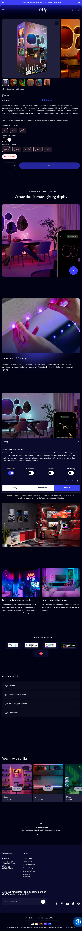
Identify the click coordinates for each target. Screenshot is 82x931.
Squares (7, 797)
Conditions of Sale (29, 864)
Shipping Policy (28, 868)
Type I (48, 149)
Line (36, 797)
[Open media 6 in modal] (56, 23)
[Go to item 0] (5, 82)
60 (5, 130)
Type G (27, 149)
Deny (15, 488)
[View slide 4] (45, 834)
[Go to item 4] (38, 82)
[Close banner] (79, 441)
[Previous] (3, 2)
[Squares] (17, 779)
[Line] (48, 779)
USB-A (6, 149)
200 (13, 130)
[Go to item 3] (30, 82)
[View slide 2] (39, 834)
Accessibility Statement (27, 875)
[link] (21, 582)
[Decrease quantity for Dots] (4, 166)
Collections (10, 89)
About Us (6, 858)
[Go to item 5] (47, 82)
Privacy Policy (27, 858)
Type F (17, 149)
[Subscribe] (43, 902)
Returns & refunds (29, 871)
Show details (70, 481)
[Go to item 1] (13, 82)
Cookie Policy (27, 861)
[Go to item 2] (22, 82)
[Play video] (41, 240)
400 (22, 130)
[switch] (31, 473)
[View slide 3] (42, 834)
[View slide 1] (37, 834)
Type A (38, 149)
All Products (20, 89)
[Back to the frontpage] (3, 89)
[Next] (79, 2)
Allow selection (41, 488)
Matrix (68, 797)
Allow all (67, 488)
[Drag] (41, 525)
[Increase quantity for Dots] (14, 166)
